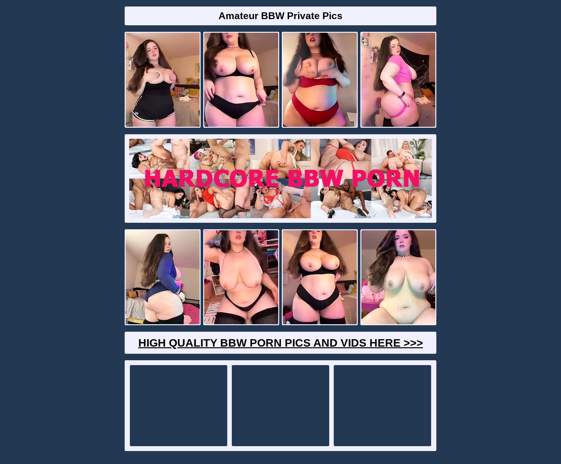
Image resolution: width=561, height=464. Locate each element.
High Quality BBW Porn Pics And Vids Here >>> (280, 343)
